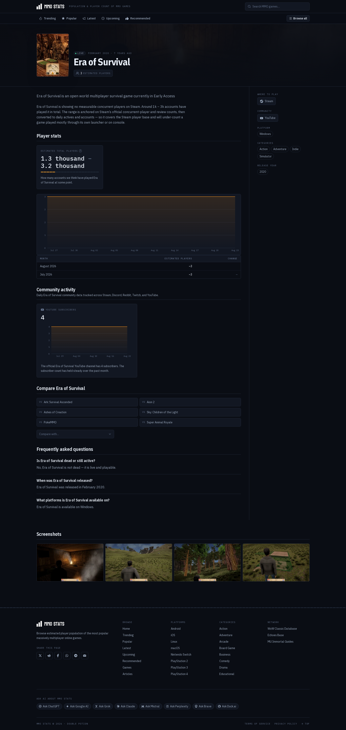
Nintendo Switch (181, 654)
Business (224, 654)
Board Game (227, 648)
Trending (50, 18)
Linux (174, 641)
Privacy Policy (285, 724)
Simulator (266, 156)
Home (126, 628)
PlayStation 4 (179, 674)
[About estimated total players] (80, 150)
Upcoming (113, 18)
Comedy (224, 661)
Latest (91, 18)
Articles (128, 674)
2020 (263, 172)
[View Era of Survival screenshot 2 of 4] (138, 563)
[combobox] (75, 434)
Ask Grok (104, 706)
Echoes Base (276, 635)
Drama (223, 667)
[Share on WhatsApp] (66, 655)
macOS (175, 648)
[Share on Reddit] (49, 655)
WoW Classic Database (282, 628)
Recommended (140, 18)
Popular (71, 18)
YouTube (270, 118)
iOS (173, 635)
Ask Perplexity (179, 706)
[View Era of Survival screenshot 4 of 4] (276, 563)
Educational (226, 674)
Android (176, 628)
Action (264, 149)
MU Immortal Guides (280, 641)
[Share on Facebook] (58, 655)
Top (307, 724)
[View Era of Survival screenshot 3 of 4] (207, 563)
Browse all (300, 18)
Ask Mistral (152, 706)
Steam (269, 101)
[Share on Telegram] (75, 655)
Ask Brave (205, 706)
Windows (265, 134)
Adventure (279, 149)
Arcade (223, 641)
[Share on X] (40, 655)
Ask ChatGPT (51, 706)
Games (127, 667)
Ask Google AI (79, 706)
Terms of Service (257, 724)
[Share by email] (84, 655)
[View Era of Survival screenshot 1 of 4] (70, 563)
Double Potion (77, 723)
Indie (295, 149)
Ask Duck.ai (229, 706)
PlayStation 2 (179, 661)
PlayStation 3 (179, 667)
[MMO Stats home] (50, 6)
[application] (139, 224)
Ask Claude (128, 706)
